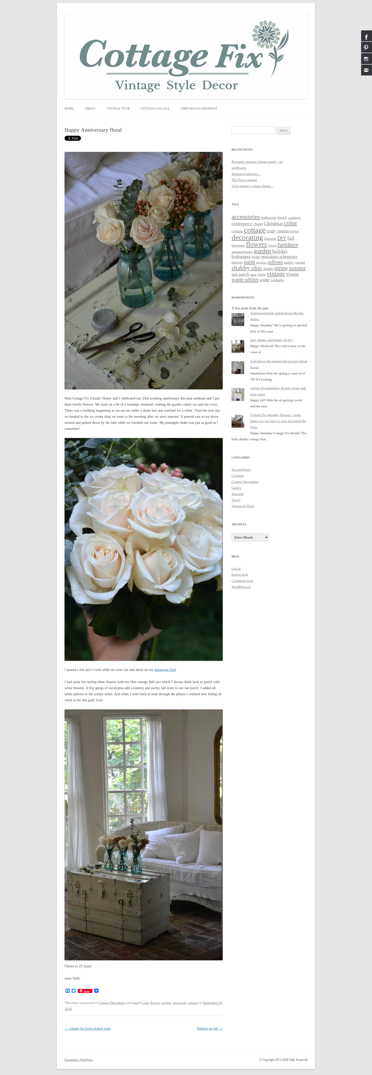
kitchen (256, 257)
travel (262, 274)
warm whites (245, 279)
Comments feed (242, 581)
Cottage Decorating (111, 1003)
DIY (281, 238)
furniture (287, 245)
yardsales (277, 280)
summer (297, 268)
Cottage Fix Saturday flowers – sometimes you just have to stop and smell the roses (278, 421)
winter (265, 279)
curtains (283, 231)
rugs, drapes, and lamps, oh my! (271, 340)
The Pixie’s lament (244, 180)
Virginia (292, 274)
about (90, 108)
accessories (246, 216)
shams (268, 269)
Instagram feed (165, 670)
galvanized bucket (242, 252)
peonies (261, 262)
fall (290, 238)
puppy (289, 262)
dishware (270, 239)
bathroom (268, 217)
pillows (275, 262)
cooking (237, 231)
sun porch (179, 1003)
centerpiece (242, 223)
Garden (236, 488)
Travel (236, 500)
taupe (253, 274)
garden (262, 250)
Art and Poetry (241, 469)
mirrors (237, 262)
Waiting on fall (210, 1028)
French (272, 245)
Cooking (238, 475)
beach (282, 217)
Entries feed (240, 574)
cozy (271, 230)
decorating (247, 237)
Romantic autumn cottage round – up (257, 162)
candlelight (294, 217)
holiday (280, 251)
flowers (155, 1003)
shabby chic (247, 267)
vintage (193, 1003)
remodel (300, 262)
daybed (294, 231)
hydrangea (241, 256)
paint (249, 261)
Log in (236, 568)
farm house (238, 245)
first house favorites (199, 108)
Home (69, 108)
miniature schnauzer (279, 256)
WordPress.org (241, 587)
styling (166, 1003)
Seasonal (238, 494)
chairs (258, 224)
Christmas (273, 223)
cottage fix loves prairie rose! (88, 1028)
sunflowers (239, 168)
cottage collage (155, 108)
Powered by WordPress (79, 1060)
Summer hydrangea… (246, 174)
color (145, 1003)
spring (281, 268)
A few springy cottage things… (253, 186)
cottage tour (118, 108)
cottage (254, 230)
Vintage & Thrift (243, 506)
